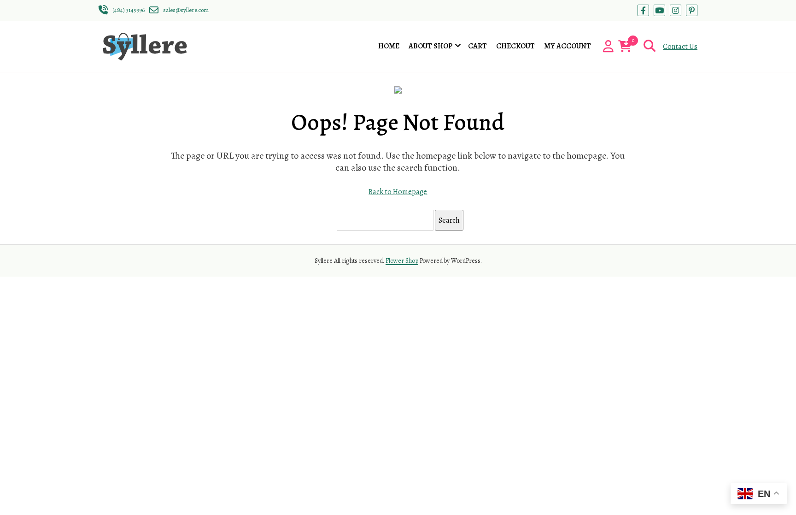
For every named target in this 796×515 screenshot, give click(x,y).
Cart (477, 46)
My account (567, 46)
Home (388, 46)
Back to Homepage (398, 192)
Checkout (515, 46)
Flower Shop (402, 260)
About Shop (430, 46)
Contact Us (680, 46)
